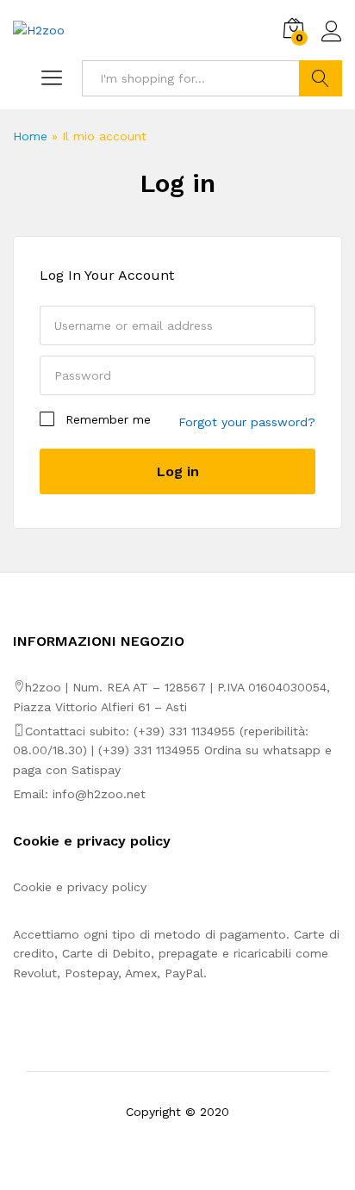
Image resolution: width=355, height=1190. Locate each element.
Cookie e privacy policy (79, 887)
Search (320, 78)
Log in (177, 183)
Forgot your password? (246, 422)
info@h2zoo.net (99, 794)
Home (30, 136)
